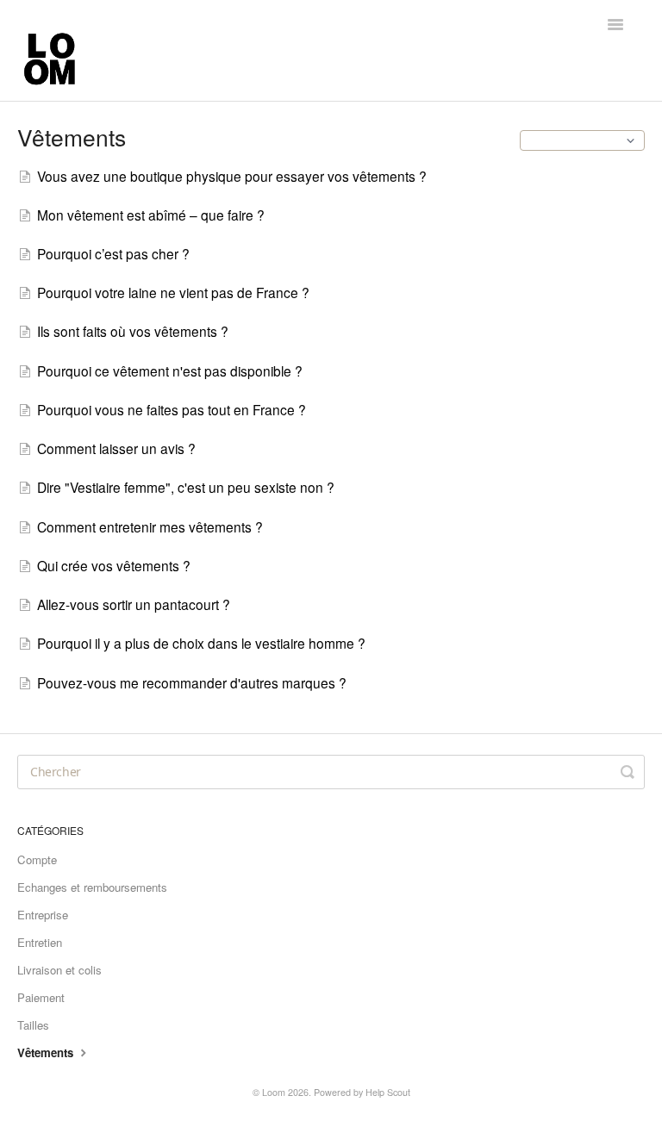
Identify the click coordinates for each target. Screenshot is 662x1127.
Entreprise (42, 914)
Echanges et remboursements (92, 887)
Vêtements (47, 1052)
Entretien (39, 942)
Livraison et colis (59, 970)
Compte (37, 859)
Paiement (41, 997)
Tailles (33, 1025)
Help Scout (387, 1092)
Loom (273, 1092)
